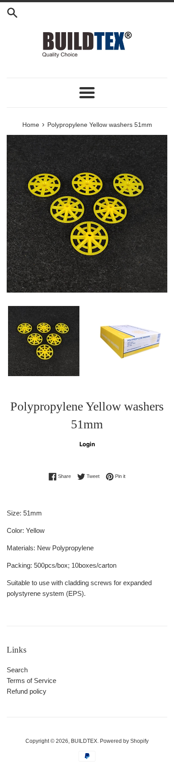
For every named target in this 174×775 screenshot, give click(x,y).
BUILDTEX (84, 741)
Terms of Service (31, 680)
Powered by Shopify (124, 741)
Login (87, 444)
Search (17, 670)
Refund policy (26, 691)
